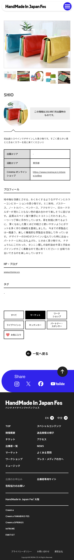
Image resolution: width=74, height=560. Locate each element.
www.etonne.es (12, 272)
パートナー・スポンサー (57, 325)
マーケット (35, 314)
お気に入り (16, 334)
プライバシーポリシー (21, 551)
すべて (14, 314)
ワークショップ (57, 315)
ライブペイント (14, 324)
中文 (59, 418)
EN (47, 418)
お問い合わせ (43, 551)
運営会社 (59, 551)
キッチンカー (35, 324)
